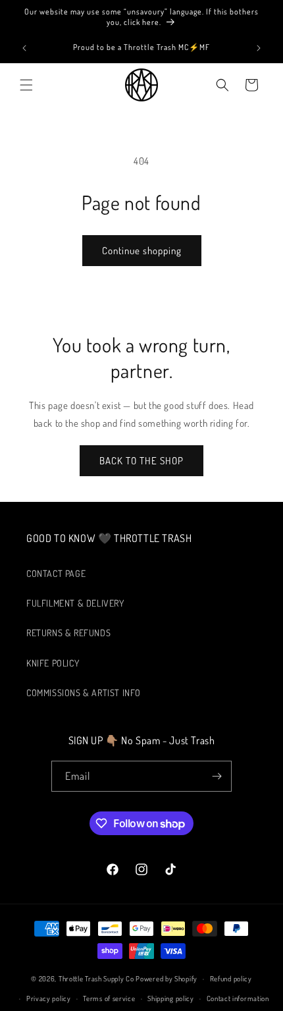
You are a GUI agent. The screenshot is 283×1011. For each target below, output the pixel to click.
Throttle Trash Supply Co (96, 978)
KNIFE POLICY (52, 663)
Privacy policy (48, 998)
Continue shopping (142, 250)
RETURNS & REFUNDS (68, 632)
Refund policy (231, 978)
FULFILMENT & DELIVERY (75, 603)
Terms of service (109, 998)
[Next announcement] (258, 48)
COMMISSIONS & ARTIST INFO (83, 692)
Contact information (238, 998)
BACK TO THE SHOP (141, 460)
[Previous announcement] (24, 48)
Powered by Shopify (166, 978)
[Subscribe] (216, 776)
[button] (26, 84)
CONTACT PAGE (56, 573)
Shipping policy (170, 998)
